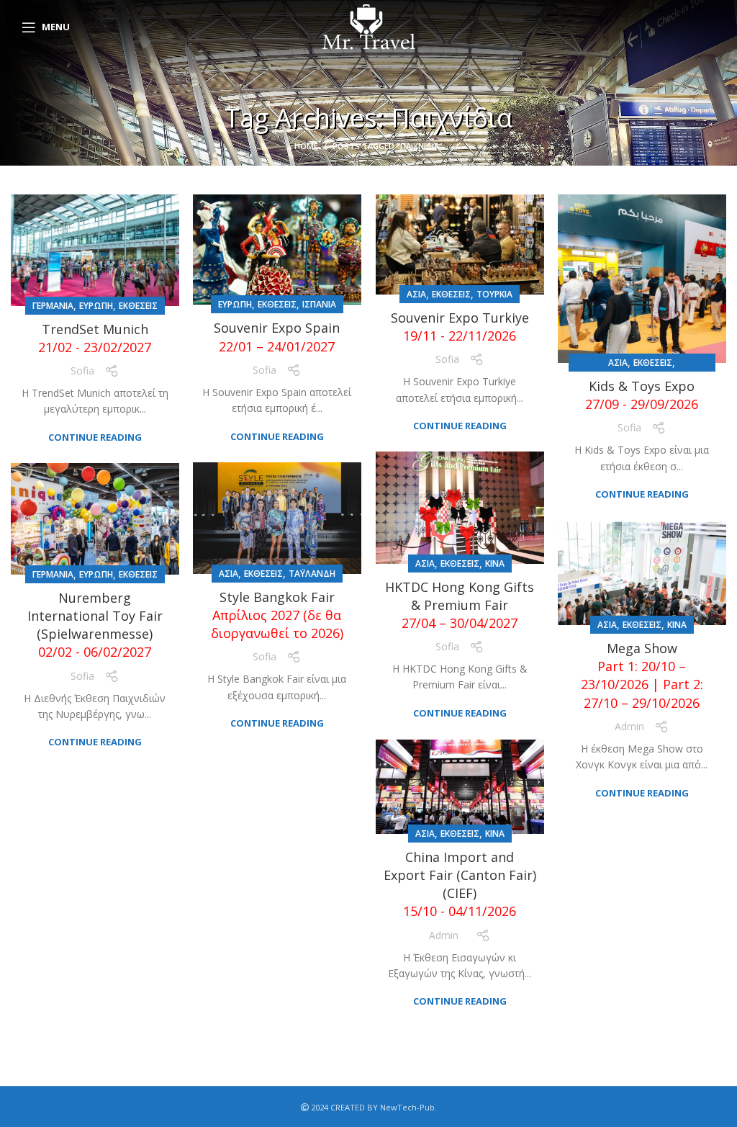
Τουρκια (494, 294)
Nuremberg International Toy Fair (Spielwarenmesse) (95, 625)
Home (306, 145)
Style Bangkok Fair (277, 615)
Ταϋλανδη (312, 573)
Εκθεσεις (138, 306)
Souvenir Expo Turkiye (460, 326)
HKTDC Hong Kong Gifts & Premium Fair (459, 605)
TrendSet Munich (94, 338)
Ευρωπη (96, 306)
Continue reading (95, 437)
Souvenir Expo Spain (277, 336)
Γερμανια (52, 306)
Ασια (416, 294)
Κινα (495, 563)
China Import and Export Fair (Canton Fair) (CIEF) (460, 884)
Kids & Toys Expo (641, 395)
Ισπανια (319, 304)
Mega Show (642, 675)
